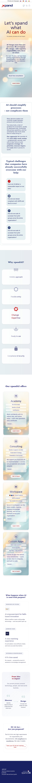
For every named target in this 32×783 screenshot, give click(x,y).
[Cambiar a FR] (26, 1)
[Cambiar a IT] (29, 1)
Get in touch (16, 476)
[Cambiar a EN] (20, 1)
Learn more (16, 431)
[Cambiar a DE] (23, 1)
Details (10, 424)
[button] (30, 6)
